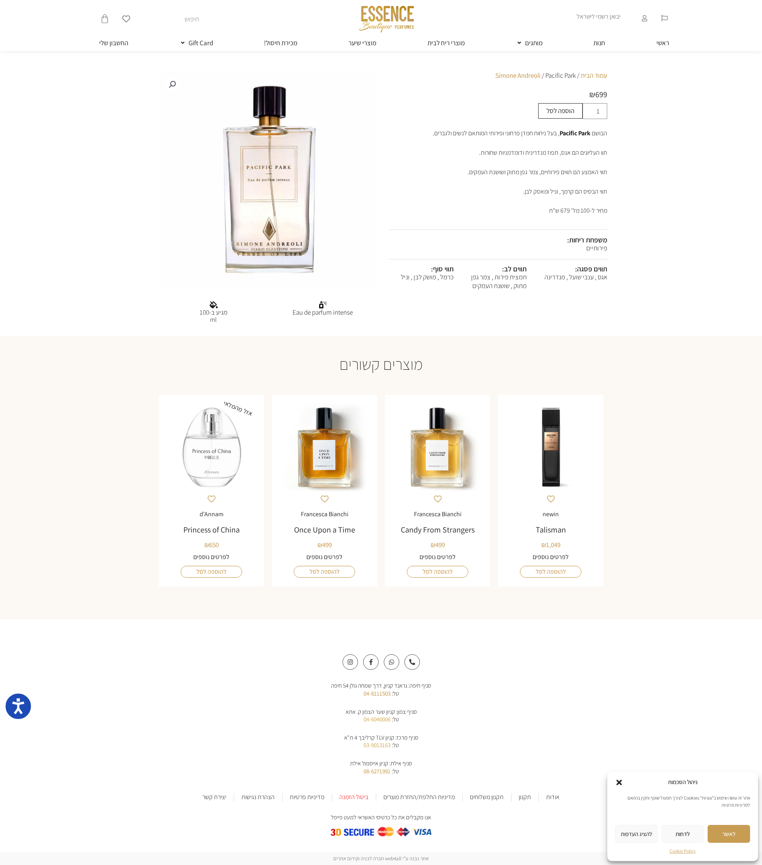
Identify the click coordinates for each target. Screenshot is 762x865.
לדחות (682, 834)
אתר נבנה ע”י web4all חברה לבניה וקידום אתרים (381, 858)
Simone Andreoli (518, 75)
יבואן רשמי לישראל (599, 16)
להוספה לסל (551, 571)
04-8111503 (377, 693)
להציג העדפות (636, 834)
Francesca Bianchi (438, 514)
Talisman (551, 530)
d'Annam (211, 514)
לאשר (728, 834)
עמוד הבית (594, 75)
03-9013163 (377, 745)
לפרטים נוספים (551, 557)
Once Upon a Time (324, 530)
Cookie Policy (683, 851)
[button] (619, 782)
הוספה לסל (560, 110)
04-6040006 (377, 719)
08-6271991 (377, 771)
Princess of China (211, 530)
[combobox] (163, 19)
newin (551, 514)
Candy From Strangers (438, 530)
